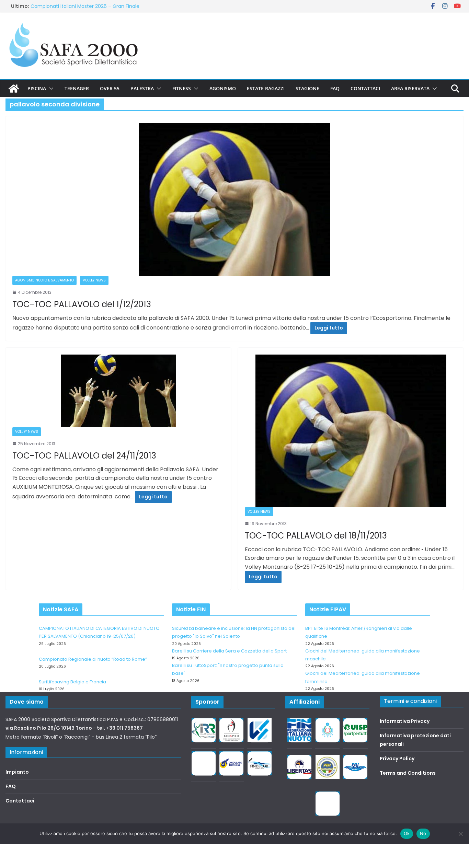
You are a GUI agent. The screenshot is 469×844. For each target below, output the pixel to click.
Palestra (142, 88)
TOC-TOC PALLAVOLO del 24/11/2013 (84, 455)
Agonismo (222, 88)
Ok (407, 833)
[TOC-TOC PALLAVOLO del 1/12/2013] (234, 199)
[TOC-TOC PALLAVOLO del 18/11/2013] (351, 431)
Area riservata (410, 88)
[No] (460, 833)
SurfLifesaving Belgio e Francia (72, 682)
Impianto (17, 771)
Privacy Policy (397, 758)
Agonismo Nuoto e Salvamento (44, 280)
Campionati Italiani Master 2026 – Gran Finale (85, 7)
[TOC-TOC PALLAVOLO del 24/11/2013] (118, 391)
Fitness (181, 88)
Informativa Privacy (405, 721)
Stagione (307, 88)
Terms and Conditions (408, 773)
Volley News (94, 280)
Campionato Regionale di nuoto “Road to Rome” (93, 659)
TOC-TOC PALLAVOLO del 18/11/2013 (316, 535)
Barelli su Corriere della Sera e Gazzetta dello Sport (229, 651)
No (423, 833)
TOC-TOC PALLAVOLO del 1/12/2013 (81, 304)
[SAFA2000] (13, 88)
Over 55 (109, 88)
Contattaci (365, 88)
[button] (50, 88)
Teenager (77, 88)
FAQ (335, 88)
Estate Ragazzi (266, 88)
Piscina (36, 88)
